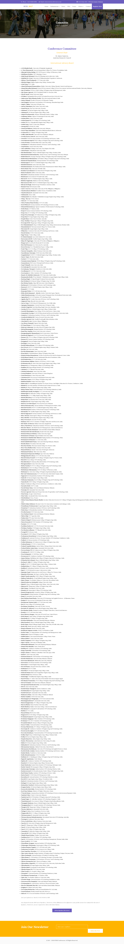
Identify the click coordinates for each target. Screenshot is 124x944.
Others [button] (80, 6)
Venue (74, 6)
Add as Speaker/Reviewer (62, 910)
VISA (68, 6)
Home (46, 6)
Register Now (97, 6)
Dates (63, 6)
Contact (88, 6)
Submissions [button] (54, 6)
